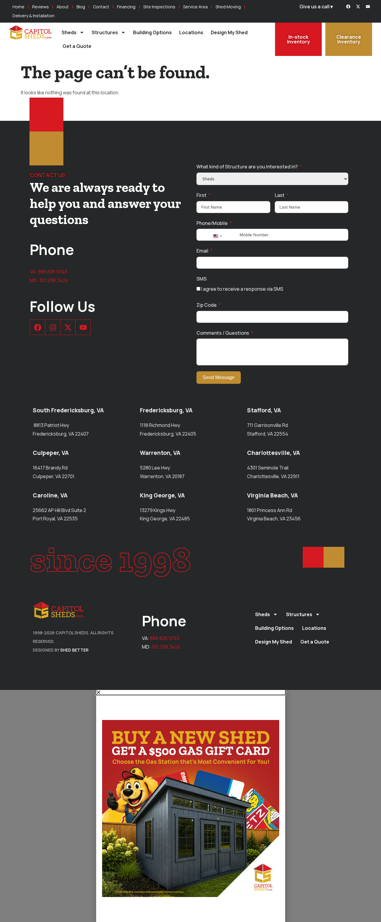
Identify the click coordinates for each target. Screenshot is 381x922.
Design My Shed (229, 32)
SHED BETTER (74, 650)
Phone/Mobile (212, 223)
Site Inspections (159, 7)
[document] (190, 806)
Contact (101, 7)
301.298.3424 (53, 280)
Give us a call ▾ (316, 6)
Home (18, 7)
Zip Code (206, 305)
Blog (80, 7)
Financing (126, 7)
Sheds (69, 32)
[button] (190, 692)
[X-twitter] (358, 6)
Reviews (40, 7)
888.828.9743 (52, 271)
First (201, 195)
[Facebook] (348, 6)
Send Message (219, 377)
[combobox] (217, 236)
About (63, 7)
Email (202, 251)
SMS (201, 278)
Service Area (195, 7)
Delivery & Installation (33, 15)
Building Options (152, 32)
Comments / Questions (222, 333)
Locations (191, 32)
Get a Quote (77, 46)
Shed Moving (228, 7)
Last (280, 195)
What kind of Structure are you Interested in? (247, 166)
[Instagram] (52, 327)
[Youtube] (368, 6)
